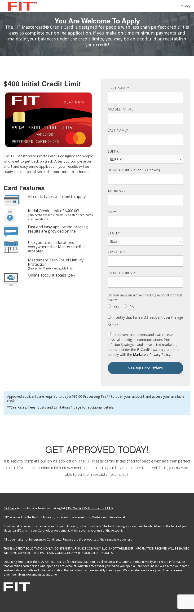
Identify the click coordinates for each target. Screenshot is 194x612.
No (131, 306)
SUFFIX (113, 151)
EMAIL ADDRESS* (122, 273)
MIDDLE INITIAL (120, 109)
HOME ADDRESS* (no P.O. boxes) (134, 170)
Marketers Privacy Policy (151, 354)
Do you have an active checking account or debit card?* (145, 297)
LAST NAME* (118, 130)
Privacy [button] (185, 6)
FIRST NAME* (118, 88)
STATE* (114, 233)
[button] (145, 368)
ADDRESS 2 (117, 191)
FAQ (110, 508)
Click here (10, 508)
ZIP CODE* (116, 252)
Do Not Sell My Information (86, 508)
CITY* (112, 212)
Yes (116, 306)
